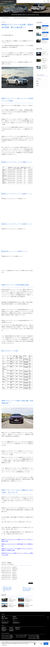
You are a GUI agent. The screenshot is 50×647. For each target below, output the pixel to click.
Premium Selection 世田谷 (7, 635)
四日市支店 (11, 629)
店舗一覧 (3, 616)
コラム (14, 619)
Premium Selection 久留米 (33, 638)
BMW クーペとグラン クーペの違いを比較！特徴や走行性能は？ (27, 589)
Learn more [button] (4, 645)
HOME (3, 614)
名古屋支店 (4, 630)
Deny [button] (41, 643)
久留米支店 (17, 629)
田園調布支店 (4, 629)
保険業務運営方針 (16, 622)
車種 (37, 85)
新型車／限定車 (5, 618)
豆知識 (37, 83)
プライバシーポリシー (6, 621)
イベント (3, 619)
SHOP (3, 625)
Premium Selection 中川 (21, 636)
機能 (37, 81)
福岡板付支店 (17, 627)
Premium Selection (5, 633)
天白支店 (11, 627)
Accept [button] (46, 643)
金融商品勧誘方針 (5, 622)
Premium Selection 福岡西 (33, 636)
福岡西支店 (11, 630)
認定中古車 (15, 618)
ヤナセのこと (39, 78)
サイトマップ (15, 621)
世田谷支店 (4, 627)
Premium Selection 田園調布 (7, 636)
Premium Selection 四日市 (21, 635)
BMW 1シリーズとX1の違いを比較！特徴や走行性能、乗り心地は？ (7, 589)
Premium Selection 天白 (7, 638)
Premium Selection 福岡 (33, 635)
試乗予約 (14, 616)
